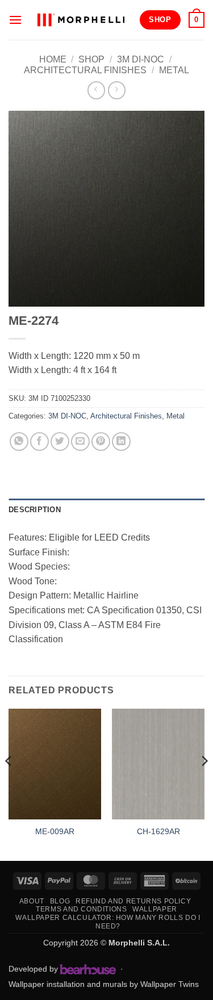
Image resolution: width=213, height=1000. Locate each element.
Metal (174, 70)
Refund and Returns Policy (133, 901)
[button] (15, 20)
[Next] (204, 784)
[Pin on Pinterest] (100, 441)
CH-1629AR (158, 831)
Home (52, 59)
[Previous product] (117, 90)
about (31, 901)
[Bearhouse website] (88, 969)
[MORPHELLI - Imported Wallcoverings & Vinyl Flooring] (81, 20)
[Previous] (9, 784)
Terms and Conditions (81, 909)
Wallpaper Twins (169, 984)
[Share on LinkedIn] (121, 441)
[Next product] (96, 90)
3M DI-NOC (140, 59)
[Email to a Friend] (80, 441)
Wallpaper (154, 909)
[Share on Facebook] (39, 441)
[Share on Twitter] (60, 441)
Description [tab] (35, 509)
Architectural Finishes (85, 70)
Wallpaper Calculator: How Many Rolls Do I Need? (107, 922)
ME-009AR (54, 831)
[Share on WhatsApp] (19, 441)
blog (60, 901)
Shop (91, 59)
